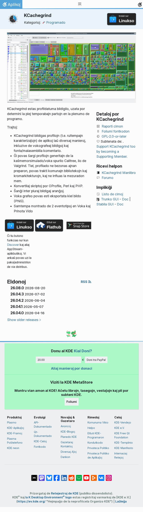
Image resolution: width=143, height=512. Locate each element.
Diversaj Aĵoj (69, 451)
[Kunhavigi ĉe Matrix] (34, 476)
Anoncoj (66, 426)
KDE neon (13, 448)
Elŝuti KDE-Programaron (96, 435)
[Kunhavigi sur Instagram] (109, 476)
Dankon (65, 457)
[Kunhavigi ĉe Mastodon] (42, 476)
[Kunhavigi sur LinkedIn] (64, 476)
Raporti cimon (112, 126)
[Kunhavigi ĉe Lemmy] (79, 476)
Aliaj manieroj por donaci (71, 368)
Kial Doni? (83, 351)
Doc (125, 199)
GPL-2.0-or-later (114, 136)
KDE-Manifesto (123, 448)
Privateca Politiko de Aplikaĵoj (98, 455)
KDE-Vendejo (122, 422)
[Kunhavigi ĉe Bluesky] (49, 476)
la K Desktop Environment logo (48, 497)
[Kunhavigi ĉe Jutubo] (86, 476)
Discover (13, 245)
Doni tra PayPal (96, 359)
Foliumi (71, 402)
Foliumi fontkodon (115, 131)
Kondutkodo (95, 442)
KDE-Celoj (40, 441)
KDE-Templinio (123, 442)
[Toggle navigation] (79, 4)
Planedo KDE (69, 436)
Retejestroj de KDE (64, 493)
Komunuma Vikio (98, 422)
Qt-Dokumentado (43, 434)
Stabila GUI (105, 204)
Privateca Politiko (98, 448)
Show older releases (22, 320)
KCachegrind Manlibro (119, 173)
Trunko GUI (110, 199)
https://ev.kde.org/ (31, 501)
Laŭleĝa (121, 501)
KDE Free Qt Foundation (122, 435)
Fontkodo (40, 446)
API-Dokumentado (43, 424)
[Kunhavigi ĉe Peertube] (94, 476)
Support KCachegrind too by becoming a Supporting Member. (115, 151)
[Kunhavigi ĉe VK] (101, 476)
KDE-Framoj (14, 433)
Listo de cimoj (112, 194)
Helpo (91, 427)
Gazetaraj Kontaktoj (67, 444)
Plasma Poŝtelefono (15, 440)
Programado (55, 22)
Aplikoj (11, 5)
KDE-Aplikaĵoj (15, 427)
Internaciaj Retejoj (120, 455)
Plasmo (11, 422)
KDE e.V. (119, 427)
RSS (84, 282)
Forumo (107, 178)
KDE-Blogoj (68, 431)
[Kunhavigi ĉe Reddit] (71, 476)
